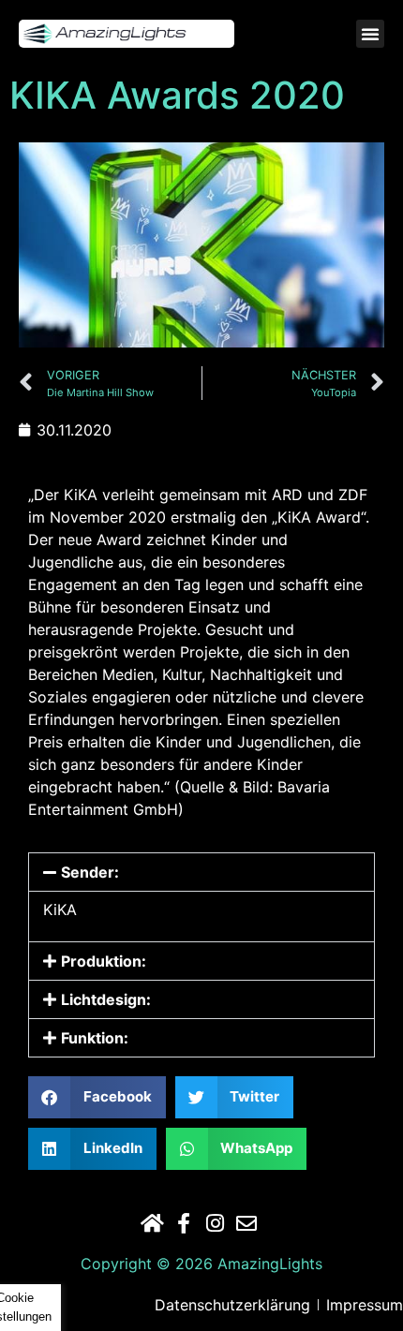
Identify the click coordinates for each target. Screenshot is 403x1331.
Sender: (90, 872)
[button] (370, 34)
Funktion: (94, 1037)
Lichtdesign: (106, 999)
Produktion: (103, 961)
